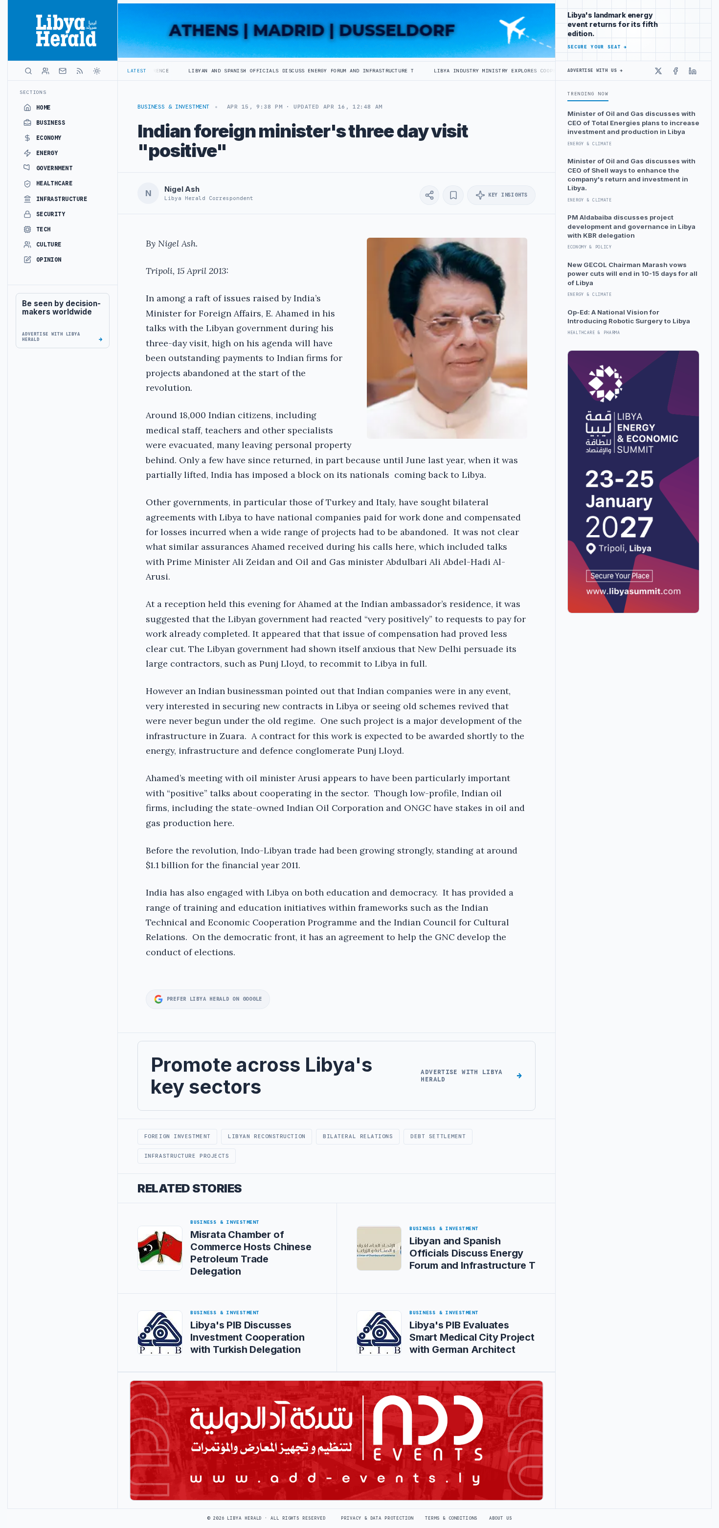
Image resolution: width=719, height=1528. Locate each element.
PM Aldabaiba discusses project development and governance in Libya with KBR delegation (631, 226)
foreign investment (177, 1136)
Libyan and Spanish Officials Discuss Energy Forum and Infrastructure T (238, 70)
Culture (49, 244)
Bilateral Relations (358, 1136)
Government (54, 168)
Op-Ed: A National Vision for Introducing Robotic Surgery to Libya (628, 316)
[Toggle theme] (97, 71)
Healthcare (54, 183)
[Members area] (45, 71)
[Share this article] (429, 195)
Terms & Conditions (451, 1518)
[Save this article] (453, 195)
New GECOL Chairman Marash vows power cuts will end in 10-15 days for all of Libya (632, 274)
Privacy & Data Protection (377, 1518)
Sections (33, 92)
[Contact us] (62, 71)
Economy (49, 138)
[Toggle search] (28, 71)
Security (51, 214)
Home (43, 107)
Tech (43, 229)
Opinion (49, 259)
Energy (47, 153)
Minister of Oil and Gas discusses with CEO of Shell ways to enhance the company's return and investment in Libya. (631, 174)
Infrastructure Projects (186, 1155)
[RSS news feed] (80, 71)
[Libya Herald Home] (62, 30)
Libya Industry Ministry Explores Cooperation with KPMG (457, 70)
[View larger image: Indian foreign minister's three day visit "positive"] (447, 338)
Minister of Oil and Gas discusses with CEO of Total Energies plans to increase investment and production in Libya (633, 122)
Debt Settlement (438, 1136)
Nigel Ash (182, 189)
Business (51, 122)
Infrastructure (62, 199)
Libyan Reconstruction (266, 1136)
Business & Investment (173, 106)
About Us (500, 1518)
